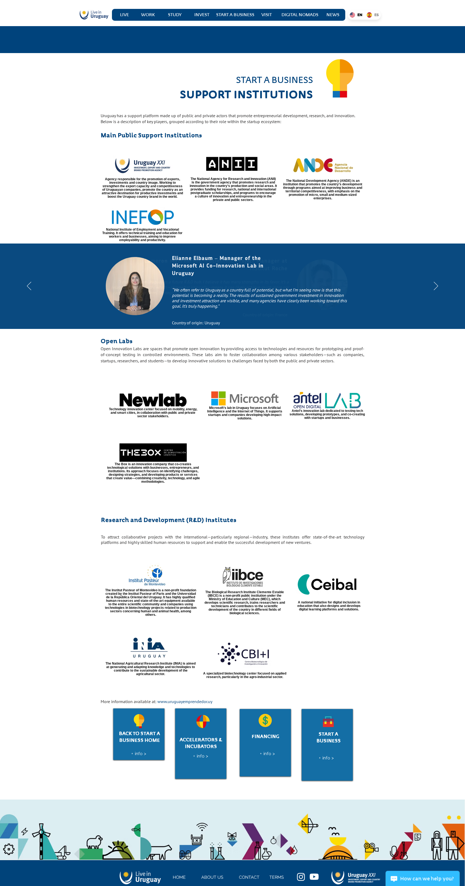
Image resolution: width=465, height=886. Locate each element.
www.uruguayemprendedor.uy (184, 701)
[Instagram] (301, 876)
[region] (138, 734)
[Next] (436, 286)
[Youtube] (314, 876)
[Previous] (29, 286)
